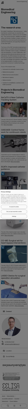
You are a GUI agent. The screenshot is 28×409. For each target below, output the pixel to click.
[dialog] (14, 204)
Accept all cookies (14, 206)
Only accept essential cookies (14, 211)
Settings (14, 216)
